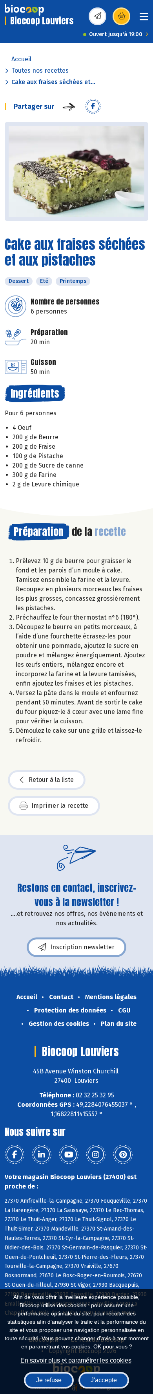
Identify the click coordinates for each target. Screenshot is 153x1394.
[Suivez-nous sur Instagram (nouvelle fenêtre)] (96, 1155)
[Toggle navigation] (144, 19)
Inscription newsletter (82, 947)
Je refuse (49, 1380)
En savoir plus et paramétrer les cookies (75, 1360)
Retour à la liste (51, 779)
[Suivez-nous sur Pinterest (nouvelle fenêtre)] (123, 1155)
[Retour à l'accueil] (24, 10)
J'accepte (104, 1380)
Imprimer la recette (59, 805)
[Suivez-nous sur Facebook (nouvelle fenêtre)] (14, 1155)
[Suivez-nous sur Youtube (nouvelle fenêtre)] (68, 1155)
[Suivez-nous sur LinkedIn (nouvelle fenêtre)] (41, 1155)
